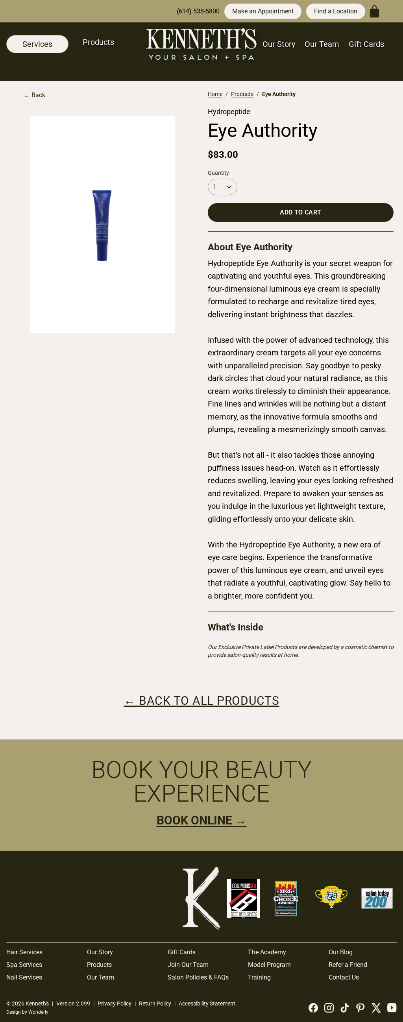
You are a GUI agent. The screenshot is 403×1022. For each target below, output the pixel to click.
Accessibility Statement (207, 1003)
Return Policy (155, 1003)
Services (37, 44)
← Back (34, 95)
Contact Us (344, 977)
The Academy (267, 952)
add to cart (300, 212)
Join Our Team (188, 964)
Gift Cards (366, 44)
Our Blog (341, 952)
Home (215, 94)
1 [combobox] (214, 186)
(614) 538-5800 (198, 11)
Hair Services (24, 952)
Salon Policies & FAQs (198, 977)
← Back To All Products (201, 701)
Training (259, 977)
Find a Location (335, 11)
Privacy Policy (114, 1003)
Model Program (269, 964)
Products (98, 42)
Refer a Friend (348, 964)
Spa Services (24, 964)
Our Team (322, 44)
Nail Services (24, 977)
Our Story (279, 44)
